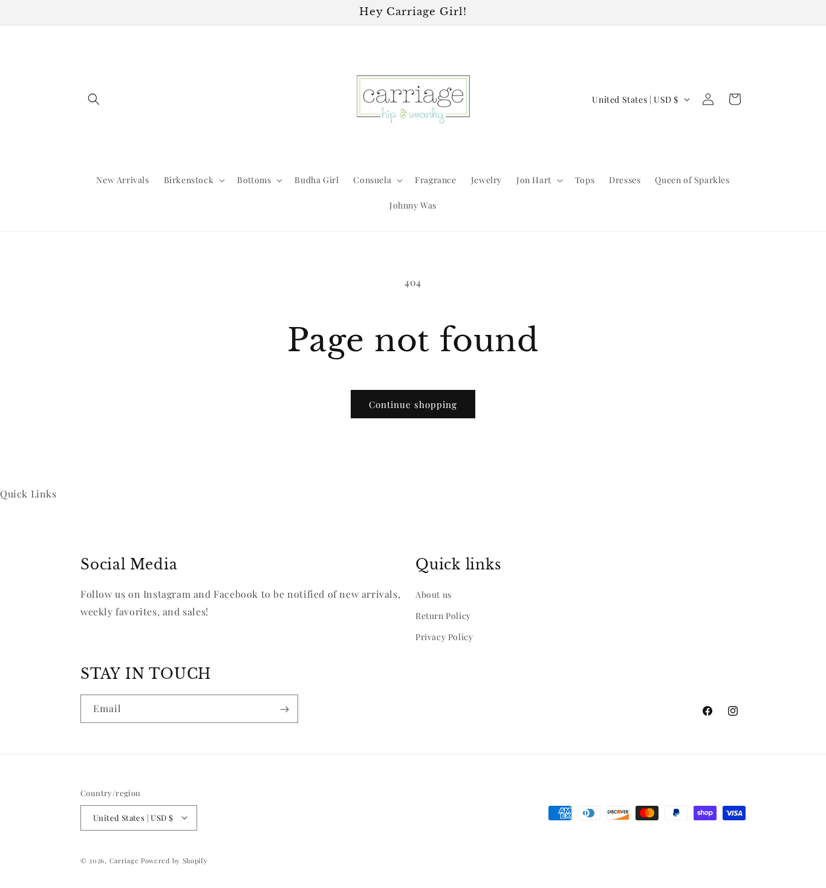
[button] (93, 99)
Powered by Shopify (174, 859)
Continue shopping (413, 404)
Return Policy (443, 615)
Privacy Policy (444, 637)
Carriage (124, 859)
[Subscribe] (284, 709)
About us (433, 594)
